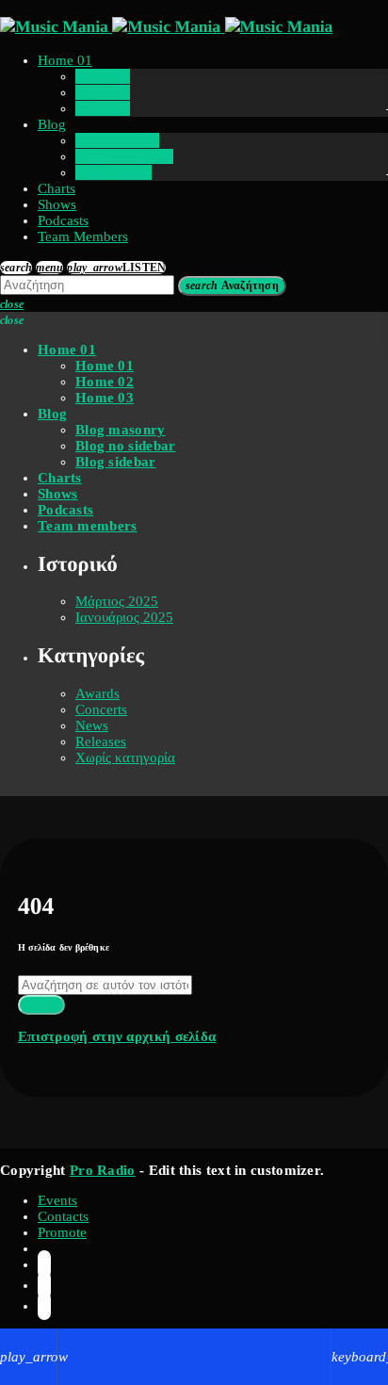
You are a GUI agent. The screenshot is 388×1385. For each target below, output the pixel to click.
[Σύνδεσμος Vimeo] (166, 26)
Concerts (101, 709)
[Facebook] (44, 1306)
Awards (97, 693)
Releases (100, 741)
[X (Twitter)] (44, 1264)
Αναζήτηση (232, 285)
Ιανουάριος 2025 (124, 617)
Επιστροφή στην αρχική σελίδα (117, 1036)
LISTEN (116, 267)
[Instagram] (44, 1285)
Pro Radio (103, 1170)
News (91, 725)
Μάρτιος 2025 (116, 601)
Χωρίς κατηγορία (125, 757)
